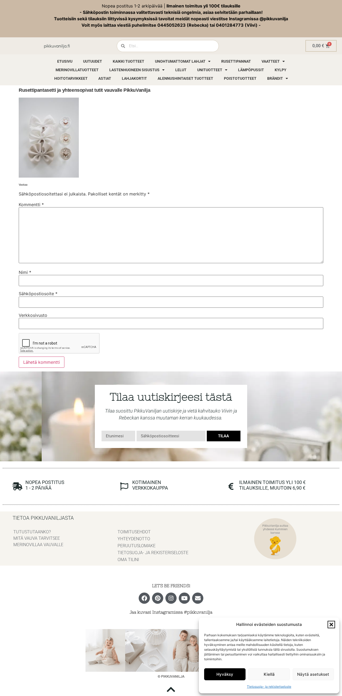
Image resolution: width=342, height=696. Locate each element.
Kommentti (31, 204)
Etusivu (64, 61)
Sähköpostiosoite (38, 293)
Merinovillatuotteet (77, 70)
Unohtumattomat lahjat (180, 61)
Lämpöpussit (251, 70)
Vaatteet (271, 61)
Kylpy (280, 70)
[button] (331, 624)
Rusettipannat (236, 61)
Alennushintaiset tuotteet (185, 78)
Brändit (275, 78)
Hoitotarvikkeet (71, 78)
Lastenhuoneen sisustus (134, 70)
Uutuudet (92, 61)
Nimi (25, 272)
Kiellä (269, 674)
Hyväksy (224, 674)
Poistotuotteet (240, 78)
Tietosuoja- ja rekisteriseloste (269, 687)
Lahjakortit (134, 78)
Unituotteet (209, 70)
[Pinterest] (157, 598)
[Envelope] (197, 598)
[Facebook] (144, 598)
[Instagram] (171, 598)
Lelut (180, 70)
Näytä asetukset (313, 674)
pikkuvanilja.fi (57, 46)
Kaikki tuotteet (128, 61)
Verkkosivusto (33, 315)
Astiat (104, 78)
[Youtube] (184, 598)
